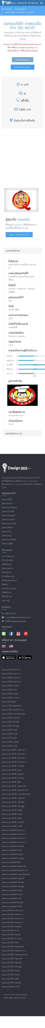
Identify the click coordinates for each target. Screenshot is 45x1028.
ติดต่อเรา (5, 584)
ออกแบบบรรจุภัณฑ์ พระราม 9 (14, 842)
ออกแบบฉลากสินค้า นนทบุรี (13, 822)
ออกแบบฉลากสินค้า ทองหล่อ (13, 766)
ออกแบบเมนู (7, 535)
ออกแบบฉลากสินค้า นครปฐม (13, 806)
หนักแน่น (34, 374)
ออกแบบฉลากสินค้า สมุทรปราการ (15, 790)
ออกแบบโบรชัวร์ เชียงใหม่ (12, 962)
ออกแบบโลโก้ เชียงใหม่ (11, 722)
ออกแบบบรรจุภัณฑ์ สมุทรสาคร (14, 866)
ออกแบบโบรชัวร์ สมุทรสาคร (13, 946)
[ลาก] (33, 356)
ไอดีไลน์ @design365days (15, 621)
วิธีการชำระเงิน (7, 560)
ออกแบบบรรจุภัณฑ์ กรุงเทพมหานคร (16, 874)
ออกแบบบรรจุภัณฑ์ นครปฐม (13, 886)
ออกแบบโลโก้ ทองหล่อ (10, 685)
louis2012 (24, 219)
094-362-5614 (10, 613)
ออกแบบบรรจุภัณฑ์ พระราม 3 (14, 834)
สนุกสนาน (10, 360)
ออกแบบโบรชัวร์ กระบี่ (10, 986)
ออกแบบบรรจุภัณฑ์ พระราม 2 (14, 830)
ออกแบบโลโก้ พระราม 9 (11, 681)
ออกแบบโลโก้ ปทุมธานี (11, 718)
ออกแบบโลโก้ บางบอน (10, 697)
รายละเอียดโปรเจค (13, 250)
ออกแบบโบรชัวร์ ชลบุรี (10, 970)
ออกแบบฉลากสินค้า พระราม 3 (14, 754)
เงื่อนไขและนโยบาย (9, 580)
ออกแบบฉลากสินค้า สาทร (12, 770)
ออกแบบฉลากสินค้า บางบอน (13, 778)
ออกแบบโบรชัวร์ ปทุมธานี (12, 958)
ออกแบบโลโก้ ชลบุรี (9, 730)
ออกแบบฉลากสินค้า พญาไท (12, 774)
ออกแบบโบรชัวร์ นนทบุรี (11, 982)
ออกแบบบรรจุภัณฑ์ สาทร (12, 850)
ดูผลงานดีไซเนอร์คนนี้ (19, 234)
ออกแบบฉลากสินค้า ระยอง (12, 814)
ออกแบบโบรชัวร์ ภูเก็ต (10, 978)
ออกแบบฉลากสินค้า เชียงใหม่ (13, 802)
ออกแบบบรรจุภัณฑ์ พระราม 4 (14, 838)
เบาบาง (9, 373)
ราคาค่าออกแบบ (8, 556)
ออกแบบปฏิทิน (7, 543)
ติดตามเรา (7, 627)
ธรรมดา (9, 356)
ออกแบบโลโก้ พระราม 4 (11, 677)
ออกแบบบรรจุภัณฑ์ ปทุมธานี (13, 878)
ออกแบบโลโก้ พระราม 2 (11, 669)
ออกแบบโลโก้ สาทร (9, 689)
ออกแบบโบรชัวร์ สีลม (10, 942)
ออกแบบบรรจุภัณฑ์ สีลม (11, 862)
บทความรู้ (5, 600)
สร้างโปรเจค (6, 572)
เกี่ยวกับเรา (7, 550)
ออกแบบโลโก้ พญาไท (10, 693)
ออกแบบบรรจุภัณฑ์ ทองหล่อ (13, 846)
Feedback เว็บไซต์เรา (10, 651)
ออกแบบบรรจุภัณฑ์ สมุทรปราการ (15, 870)
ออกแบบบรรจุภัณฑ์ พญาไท (12, 854)
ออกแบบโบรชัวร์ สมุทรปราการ (14, 950)
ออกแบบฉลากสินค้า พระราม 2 (14, 750)
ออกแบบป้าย (7, 531)
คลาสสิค (10, 365)
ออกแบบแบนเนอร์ (9, 523)
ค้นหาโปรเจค (6, 9)
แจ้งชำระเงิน (6, 564)
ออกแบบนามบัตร (8, 519)
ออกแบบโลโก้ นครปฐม (10, 726)
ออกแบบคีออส (7, 527)
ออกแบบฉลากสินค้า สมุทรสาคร (14, 786)
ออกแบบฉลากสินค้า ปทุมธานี (13, 798)
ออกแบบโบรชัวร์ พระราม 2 (12, 910)
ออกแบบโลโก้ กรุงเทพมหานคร (13, 714)
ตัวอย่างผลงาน (7, 568)
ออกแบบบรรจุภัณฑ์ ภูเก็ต (11, 898)
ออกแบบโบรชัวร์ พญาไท (11, 934)
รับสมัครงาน (6, 592)
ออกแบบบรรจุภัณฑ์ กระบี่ (12, 906)
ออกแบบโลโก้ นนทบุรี (10, 742)
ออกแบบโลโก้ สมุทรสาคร (11, 705)
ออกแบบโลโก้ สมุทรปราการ (12, 710)
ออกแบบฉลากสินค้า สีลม (11, 782)
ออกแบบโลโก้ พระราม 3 (11, 673)
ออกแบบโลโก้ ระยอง (10, 734)
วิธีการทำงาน (7, 596)
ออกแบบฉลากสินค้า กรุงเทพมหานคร (16, 794)
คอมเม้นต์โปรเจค (14, 433)
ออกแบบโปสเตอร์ (8, 515)
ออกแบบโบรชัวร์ (8, 511)
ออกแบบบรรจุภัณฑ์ (9, 507)
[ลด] (16, 356)
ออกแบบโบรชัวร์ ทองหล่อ (12, 926)
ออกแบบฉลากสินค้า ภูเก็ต (12, 818)
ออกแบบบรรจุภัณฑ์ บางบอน (13, 858)
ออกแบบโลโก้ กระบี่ (9, 746)
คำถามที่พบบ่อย (8, 576)
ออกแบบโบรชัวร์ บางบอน (12, 938)
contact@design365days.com (17, 617)
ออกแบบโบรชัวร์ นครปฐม (12, 966)
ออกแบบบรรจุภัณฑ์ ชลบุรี (12, 890)
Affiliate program (9, 588)
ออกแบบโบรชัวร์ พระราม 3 (12, 914)
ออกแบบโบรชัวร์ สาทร (10, 930)
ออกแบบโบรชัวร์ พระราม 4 (12, 918)
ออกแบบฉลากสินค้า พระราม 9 (14, 762)
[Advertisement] (22, 161)
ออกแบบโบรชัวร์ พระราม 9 (12, 922)
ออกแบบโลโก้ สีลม (9, 701)
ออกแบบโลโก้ (20, 9)
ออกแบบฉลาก (7, 503)
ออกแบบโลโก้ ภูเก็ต (9, 738)
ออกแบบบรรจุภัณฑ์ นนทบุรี (12, 902)
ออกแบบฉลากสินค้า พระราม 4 (14, 758)
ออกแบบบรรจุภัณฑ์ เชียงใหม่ (13, 882)
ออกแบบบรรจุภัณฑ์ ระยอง (12, 894)
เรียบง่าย (10, 369)
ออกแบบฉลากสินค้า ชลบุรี (12, 810)
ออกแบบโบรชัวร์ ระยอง (11, 974)
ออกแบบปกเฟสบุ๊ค (9, 539)
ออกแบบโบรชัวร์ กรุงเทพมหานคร (15, 954)
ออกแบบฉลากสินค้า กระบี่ (12, 826)
